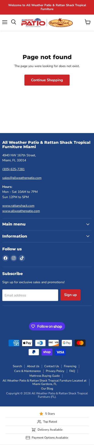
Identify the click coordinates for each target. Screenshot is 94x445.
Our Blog (47, 389)
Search (17, 366)
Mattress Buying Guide (44, 376)
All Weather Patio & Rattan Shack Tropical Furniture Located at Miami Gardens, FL (44, 382)
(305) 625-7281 (13, 169)
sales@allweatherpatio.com (22, 178)
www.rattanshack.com (18, 206)
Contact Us (51, 366)
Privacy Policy (55, 371)
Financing (70, 366)
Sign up (70, 294)
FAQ (72, 371)
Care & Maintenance (27, 371)
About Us (33, 366)
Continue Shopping (47, 80)
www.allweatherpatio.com (21, 211)
